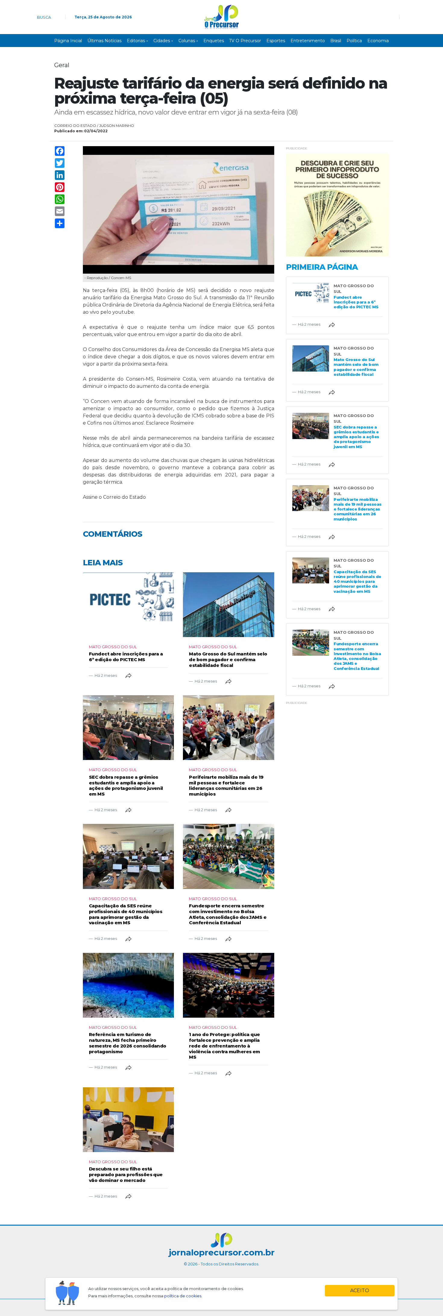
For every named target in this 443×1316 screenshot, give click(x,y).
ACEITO (359, 1290)
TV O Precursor (245, 40)
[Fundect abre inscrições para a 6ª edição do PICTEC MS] (128, 604)
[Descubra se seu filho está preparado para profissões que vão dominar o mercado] (128, 1119)
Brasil (335, 40)
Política (354, 40)
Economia (378, 40)
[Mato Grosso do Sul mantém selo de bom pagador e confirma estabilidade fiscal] (228, 604)
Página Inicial (68, 40)
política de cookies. (183, 1296)
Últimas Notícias (104, 40)
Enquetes (213, 40)
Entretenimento (308, 40)
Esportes (275, 40)
